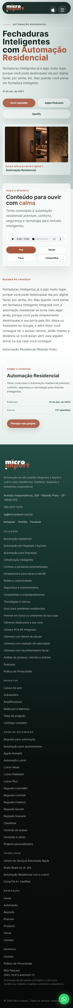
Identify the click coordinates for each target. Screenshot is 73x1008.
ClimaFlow (10, 823)
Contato (8, 940)
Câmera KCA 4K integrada (20, 629)
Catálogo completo (15, 722)
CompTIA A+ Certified (17, 881)
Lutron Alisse (11, 767)
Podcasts (9, 664)
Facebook (35, 521)
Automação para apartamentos (23, 746)
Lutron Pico (11, 781)
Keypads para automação (19, 739)
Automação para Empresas (20, 552)
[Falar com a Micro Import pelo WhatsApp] (64, 999)
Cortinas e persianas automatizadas (26, 566)
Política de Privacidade (18, 671)
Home (7, 898)
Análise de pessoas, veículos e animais (27, 657)
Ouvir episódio (19, 102)
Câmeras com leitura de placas (23, 636)
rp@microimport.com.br (18, 514)
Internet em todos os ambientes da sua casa (31, 615)
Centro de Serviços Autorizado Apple (26, 860)
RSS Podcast (12, 970)
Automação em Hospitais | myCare (25, 545)
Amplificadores (13, 701)
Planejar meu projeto (23, 423)
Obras (7, 932)
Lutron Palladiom (14, 774)
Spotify (36, 113)
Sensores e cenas (14, 837)
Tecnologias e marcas (17, 601)
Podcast (9, 919)
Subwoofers (11, 694)
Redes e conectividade (18, 580)
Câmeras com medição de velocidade (27, 643)
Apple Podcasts (54, 102)
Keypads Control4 (15, 795)
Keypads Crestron (15, 802)
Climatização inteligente (18, 559)
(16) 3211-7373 (13, 507)
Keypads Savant (14, 809)
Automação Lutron (15, 760)
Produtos (9, 926)
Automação (11, 905)
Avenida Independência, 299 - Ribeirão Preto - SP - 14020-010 (35, 497)
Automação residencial (17, 538)
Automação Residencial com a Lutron (26, 874)
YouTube (22, 521)
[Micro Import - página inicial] (33, 8)
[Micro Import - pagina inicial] (17, 464)
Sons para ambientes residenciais (24, 608)
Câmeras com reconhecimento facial (26, 650)
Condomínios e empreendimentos (24, 594)
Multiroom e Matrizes (16, 708)
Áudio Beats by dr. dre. (18, 867)
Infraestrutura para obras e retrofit (25, 573)
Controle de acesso (15, 830)
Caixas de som (13, 687)
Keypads (9, 912)
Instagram (9, 521)
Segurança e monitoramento (21, 587)
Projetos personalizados (18, 844)
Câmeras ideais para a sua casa (23, 622)
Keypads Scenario (15, 816)
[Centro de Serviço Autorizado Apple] (53, 10)
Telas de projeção (14, 715)
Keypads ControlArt (16, 788)
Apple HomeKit (13, 753)
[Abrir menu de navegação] (62, 10)
